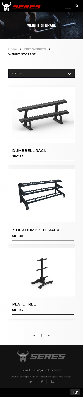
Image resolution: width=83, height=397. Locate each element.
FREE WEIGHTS (35, 49)
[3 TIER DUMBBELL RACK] (43, 206)
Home (12, 49)
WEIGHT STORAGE (22, 54)
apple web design (61, 376)
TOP (75, 392)
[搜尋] (78, 5)
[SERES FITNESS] (21, 6)
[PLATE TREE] (43, 283)
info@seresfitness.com (48, 369)
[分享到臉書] (42, 381)
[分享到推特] (30, 381)
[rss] (52, 381)
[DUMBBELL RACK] (43, 126)
